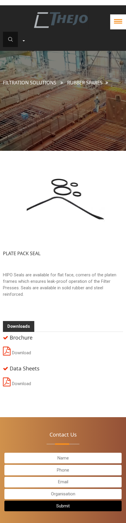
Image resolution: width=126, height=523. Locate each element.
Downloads (18, 326)
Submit (63, 506)
